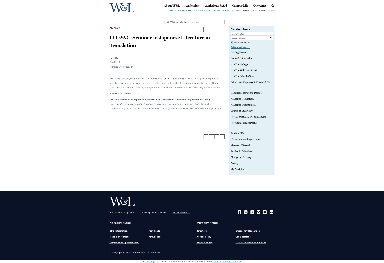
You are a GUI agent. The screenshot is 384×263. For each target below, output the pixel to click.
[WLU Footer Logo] (122, 201)
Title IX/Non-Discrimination (251, 242)
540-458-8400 (181, 212)
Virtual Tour (155, 237)
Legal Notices (243, 237)
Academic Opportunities (243, 104)
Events (246, 10)
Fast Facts (154, 231)
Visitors (226, 10)
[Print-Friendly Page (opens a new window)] (216, 29)
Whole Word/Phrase (242, 42)
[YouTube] (265, 212)
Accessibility (203, 237)
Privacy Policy (204, 242)
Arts (254, 10)
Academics (192, 5)
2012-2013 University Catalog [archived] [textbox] (182, 22)
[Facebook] (239, 212)
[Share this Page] (211, 29)
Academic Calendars (241, 151)
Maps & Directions (120, 237)
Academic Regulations (242, 98)
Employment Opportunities (124, 242)
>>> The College (239, 64)
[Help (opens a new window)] (222, 29)
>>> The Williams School (244, 70)
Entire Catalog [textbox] (238, 34)
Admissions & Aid (215, 5)
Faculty (234, 163)
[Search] (273, 5)
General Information (241, 58)
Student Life (237, 133)
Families (216, 10)
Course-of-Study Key (242, 110)
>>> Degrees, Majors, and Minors (248, 116)
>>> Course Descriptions (244, 122)
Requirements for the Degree (246, 92)
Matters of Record (240, 145)
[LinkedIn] (271, 212)
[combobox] (195, 22)
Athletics (262, 10)
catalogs (150, 261)
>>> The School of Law (243, 76)
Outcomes (259, 5)
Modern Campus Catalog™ (227, 261)
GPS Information (119, 231)
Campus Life (240, 5)
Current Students (186, 10)
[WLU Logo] (122, 8)
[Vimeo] (259, 212)
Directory (201, 231)
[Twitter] (246, 212)
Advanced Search (240, 47)
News (238, 10)
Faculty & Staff (203, 10)
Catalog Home (238, 52)
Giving (271, 10)
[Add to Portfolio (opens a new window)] (205, 29)
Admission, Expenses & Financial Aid (250, 82)
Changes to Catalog (241, 157)
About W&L (172, 5)
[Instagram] (252, 212)
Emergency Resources (248, 231)
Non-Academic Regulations (245, 139)
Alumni (173, 10)
